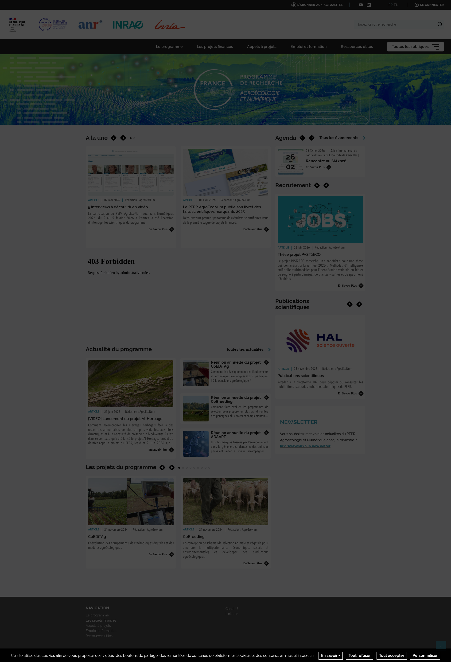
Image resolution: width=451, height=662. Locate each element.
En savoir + (330, 655)
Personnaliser (425, 655)
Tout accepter (391, 655)
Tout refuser (360, 655)
